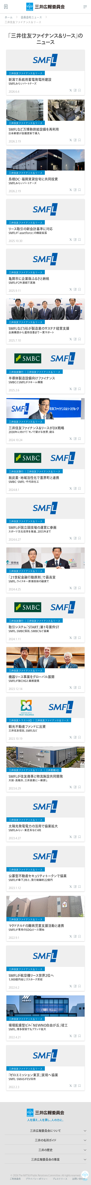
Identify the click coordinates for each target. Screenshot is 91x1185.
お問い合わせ (78, 1179)
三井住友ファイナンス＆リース (25, 73)
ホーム (9, 17)
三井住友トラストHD (20, 720)
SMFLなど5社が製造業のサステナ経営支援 (39, 330)
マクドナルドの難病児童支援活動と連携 (36, 927)
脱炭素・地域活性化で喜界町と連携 (34, 479)
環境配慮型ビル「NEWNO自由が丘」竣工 (38, 1027)
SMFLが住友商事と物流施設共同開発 (36, 778)
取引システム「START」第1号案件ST (34, 628)
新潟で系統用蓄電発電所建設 (30, 81)
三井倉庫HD (52, 770)
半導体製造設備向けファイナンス (32, 379)
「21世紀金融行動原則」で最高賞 (32, 579)
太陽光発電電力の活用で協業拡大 (33, 827)
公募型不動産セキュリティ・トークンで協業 (38, 877)
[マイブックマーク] (6, 6)
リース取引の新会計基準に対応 (31, 230)
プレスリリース (60, 1179)
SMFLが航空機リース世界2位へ (31, 977)
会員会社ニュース (31, 17)
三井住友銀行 (16, 372)
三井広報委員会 (45, 7)
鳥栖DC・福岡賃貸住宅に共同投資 (33, 180)
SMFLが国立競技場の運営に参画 (33, 529)
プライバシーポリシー (37, 1179)
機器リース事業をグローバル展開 (32, 678)
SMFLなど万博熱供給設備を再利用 (34, 131)
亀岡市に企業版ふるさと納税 (29, 280)
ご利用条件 (15, 1179)
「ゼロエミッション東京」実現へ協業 (33, 1076)
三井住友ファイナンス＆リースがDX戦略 (36, 429)
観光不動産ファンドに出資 (27, 728)
